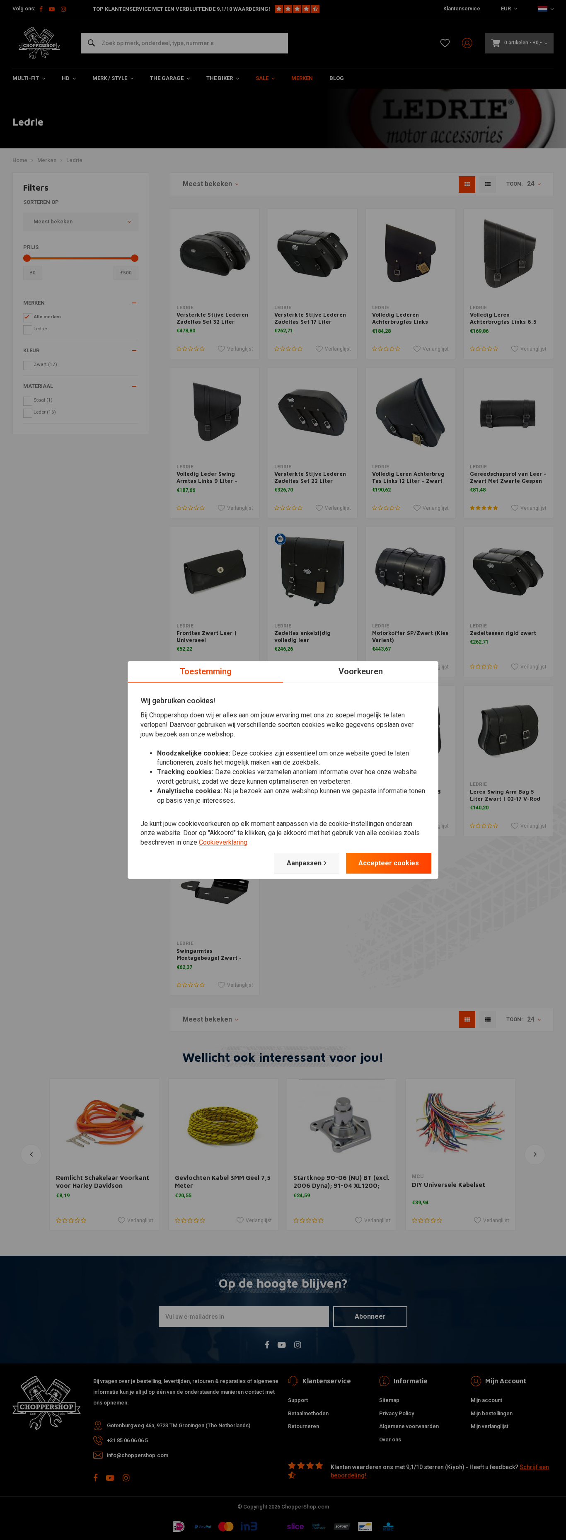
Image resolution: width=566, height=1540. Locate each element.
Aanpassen (304, 863)
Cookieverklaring (223, 842)
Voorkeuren (361, 671)
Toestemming (206, 671)
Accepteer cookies (388, 863)
